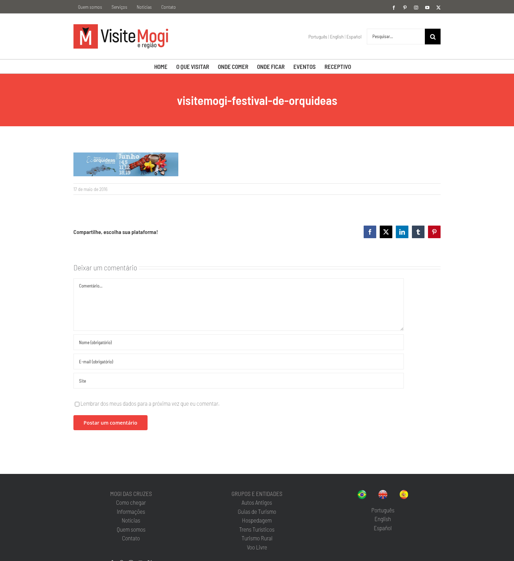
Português (317, 37)
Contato (131, 537)
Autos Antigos (257, 502)
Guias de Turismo (257, 511)
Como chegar (131, 502)
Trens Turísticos (256, 529)
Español (354, 37)
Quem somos (131, 529)
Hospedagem (257, 520)
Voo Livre (257, 547)
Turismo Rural (257, 537)
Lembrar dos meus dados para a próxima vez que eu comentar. (150, 403)
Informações (131, 511)
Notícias (131, 520)
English (337, 37)
